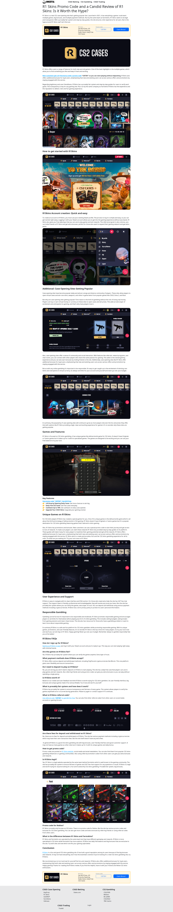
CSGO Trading (99, 2)
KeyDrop (47, 892)
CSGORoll (107, 899)
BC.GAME (107, 897)
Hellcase (46, 901)
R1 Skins (46, 895)
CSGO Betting (73, 2)
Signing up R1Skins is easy (51, 646)
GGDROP (47, 897)
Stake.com (77, 892)
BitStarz (106, 895)
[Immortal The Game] (55, 2)
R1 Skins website (67, 751)
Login (89, 905)
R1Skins (45, 852)
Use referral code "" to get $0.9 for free (59, 698)
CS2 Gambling (86, 2)
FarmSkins (47, 899)
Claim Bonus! (121, 29)
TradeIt (61, 908)
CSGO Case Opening (51, 889)
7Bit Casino (107, 901)
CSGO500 (107, 892)
